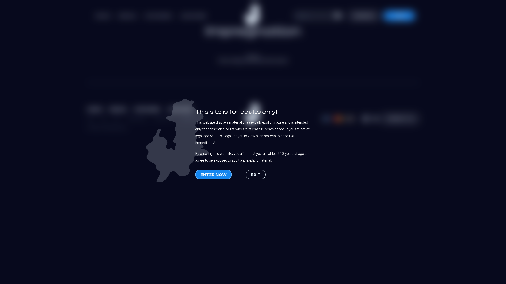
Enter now (213, 175)
